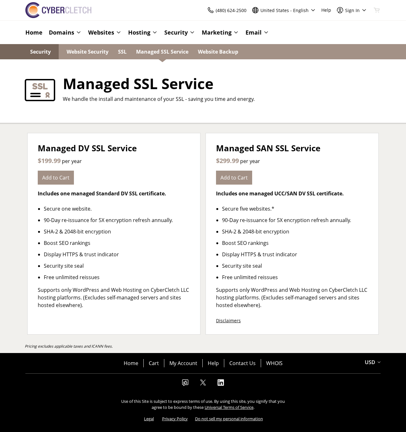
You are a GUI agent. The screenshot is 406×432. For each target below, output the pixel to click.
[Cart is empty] (377, 10)
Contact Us (242, 363)
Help (213, 363)
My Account (183, 363)
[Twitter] (203, 384)
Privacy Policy (175, 419)
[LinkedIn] (221, 384)
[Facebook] (185, 384)
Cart (154, 363)
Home (131, 363)
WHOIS (274, 363)
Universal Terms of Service (229, 407)
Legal (149, 419)
